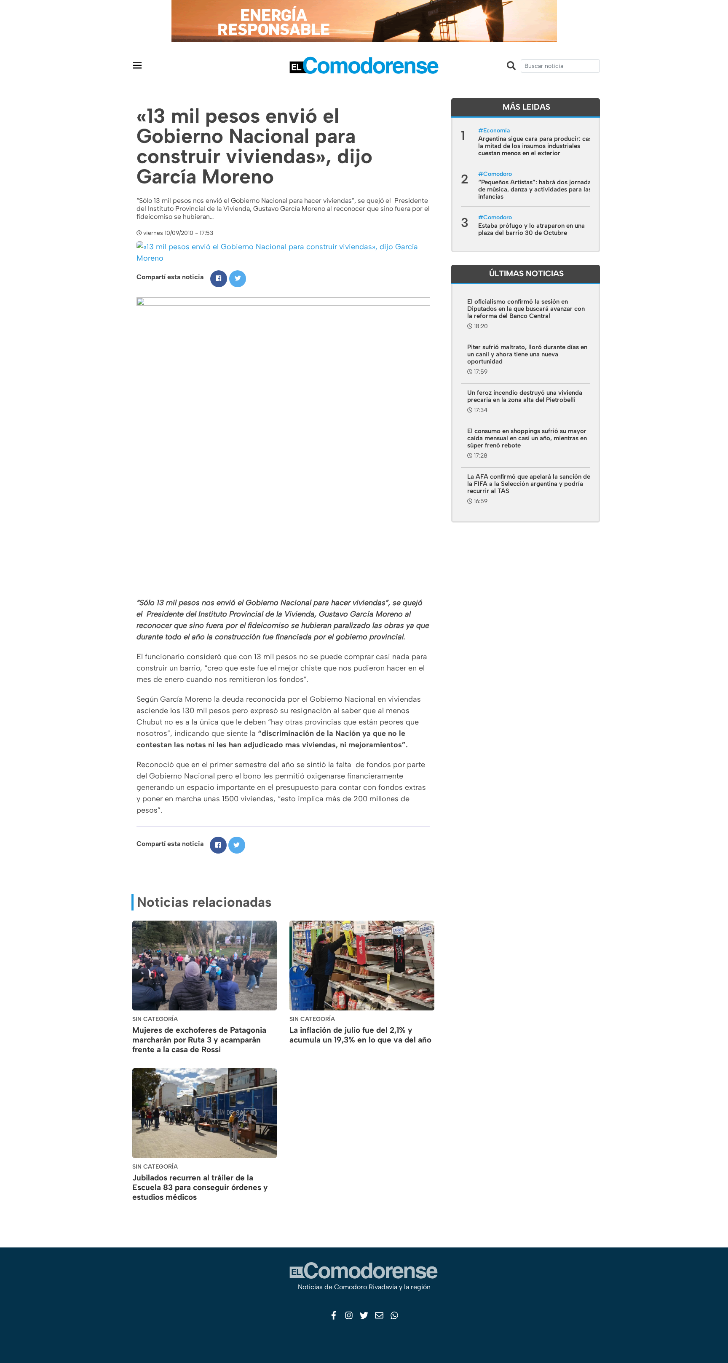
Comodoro (497, 174)
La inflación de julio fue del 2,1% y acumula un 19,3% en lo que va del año (360, 1035)
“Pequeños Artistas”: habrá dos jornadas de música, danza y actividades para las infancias (536, 189)
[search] (560, 66)
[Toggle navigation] (137, 65)
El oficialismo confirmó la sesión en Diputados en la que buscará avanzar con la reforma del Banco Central (526, 309)
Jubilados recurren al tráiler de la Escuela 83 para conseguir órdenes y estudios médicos (200, 1187)
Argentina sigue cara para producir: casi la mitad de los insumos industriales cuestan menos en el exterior (536, 146)
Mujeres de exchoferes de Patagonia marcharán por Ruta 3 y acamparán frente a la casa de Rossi (199, 1039)
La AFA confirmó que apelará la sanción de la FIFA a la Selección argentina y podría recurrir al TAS (528, 484)
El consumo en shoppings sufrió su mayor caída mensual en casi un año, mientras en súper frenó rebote (527, 438)
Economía (496, 130)
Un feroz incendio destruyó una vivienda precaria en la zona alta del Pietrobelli (524, 396)
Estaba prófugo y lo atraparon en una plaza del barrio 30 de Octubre (531, 229)
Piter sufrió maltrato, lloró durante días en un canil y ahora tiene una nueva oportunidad (527, 354)
